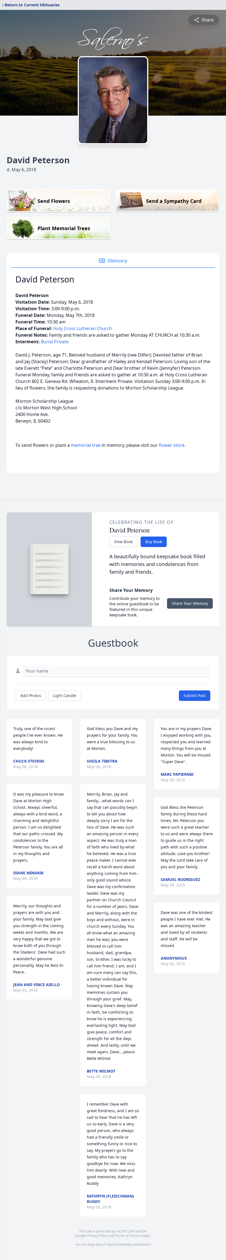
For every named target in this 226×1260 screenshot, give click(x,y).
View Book (123, 541)
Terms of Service (128, 1235)
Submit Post (195, 695)
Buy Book (153, 541)
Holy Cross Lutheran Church (82, 328)
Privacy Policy (97, 1235)
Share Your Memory (190, 603)
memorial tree (86, 445)
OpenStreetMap (119, 1244)
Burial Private (55, 342)
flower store (171, 445)
